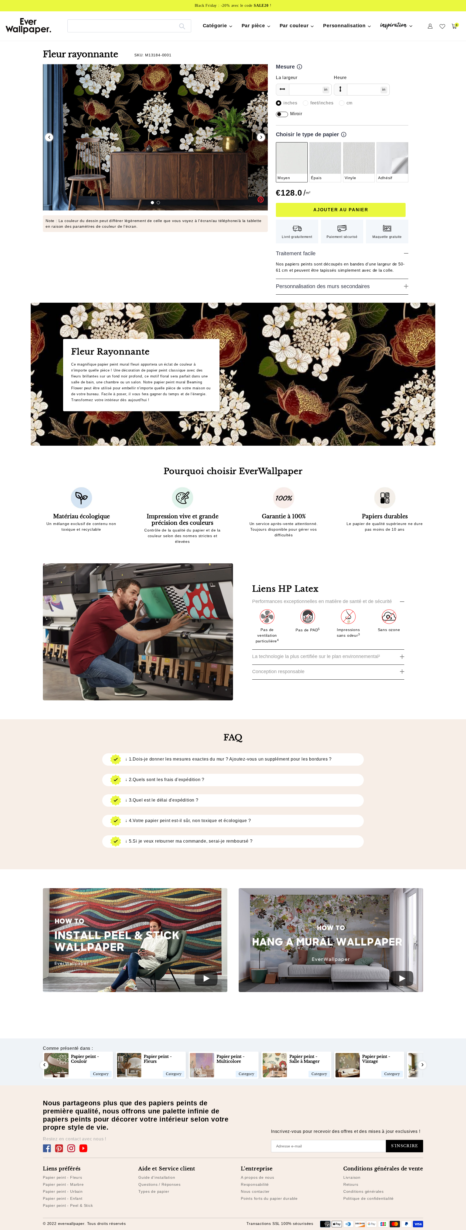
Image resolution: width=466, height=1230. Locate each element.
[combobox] (129, 26)
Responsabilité (255, 1184)
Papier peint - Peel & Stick (68, 1205)
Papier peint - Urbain (63, 1191)
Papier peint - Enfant (63, 1198)
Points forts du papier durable (269, 1198)
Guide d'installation (156, 1177)
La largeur (286, 77)
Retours (350, 1184)
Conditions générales (363, 1191)
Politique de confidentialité (368, 1198)
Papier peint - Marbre (63, 1184)
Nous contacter (255, 1191)
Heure (340, 77)
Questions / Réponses (159, 1184)
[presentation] (49, 137)
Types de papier (153, 1191)
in (326, 89)
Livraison (352, 1177)
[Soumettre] (182, 26)
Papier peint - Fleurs (62, 1177)
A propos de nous (257, 1177)
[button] (152, 202)
